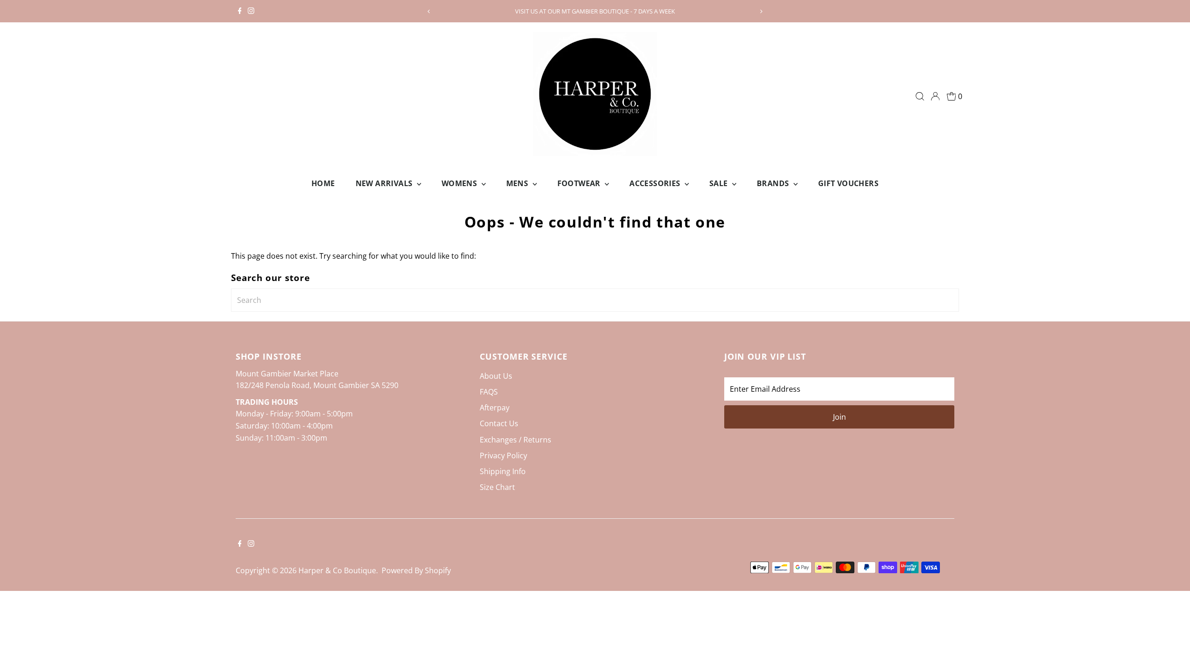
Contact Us (499, 423)
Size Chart (497, 487)
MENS (518, 183)
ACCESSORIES (655, 183)
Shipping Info (503, 471)
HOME (323, 183)
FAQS (489, 392)
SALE (719, 183)
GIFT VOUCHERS (848, 183)
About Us (496, 376)
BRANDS (774, 183)
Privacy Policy (503, 455)
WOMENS (460, 183)
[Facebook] (240, 11)
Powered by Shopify (416, 570)
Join (839, 417)
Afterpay (494, 407)
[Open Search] (920, 96)
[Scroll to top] (1171, 644)
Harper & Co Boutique (337, 570)
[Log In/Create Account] (935, 96)
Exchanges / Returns (515, 440)
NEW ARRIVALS (385, 183)
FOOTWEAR (580, 183)
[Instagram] (251, 11)
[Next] (760, 11)
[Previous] (429, 11)
